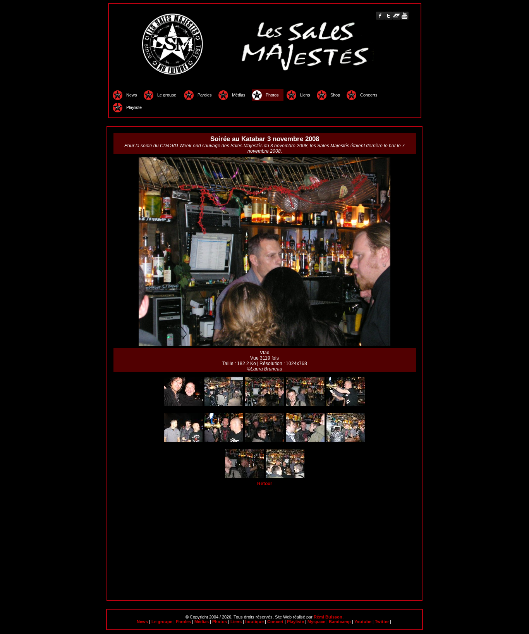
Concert (275, 621)
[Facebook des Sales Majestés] (380, 16)
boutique (254, 621)
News (131, 95)
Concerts (369, 95)
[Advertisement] (265, 540)
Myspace (316, 621)
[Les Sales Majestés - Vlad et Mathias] (345, 404)
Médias (239, 95)
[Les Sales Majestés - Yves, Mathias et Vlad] (285, 476)
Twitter (382, 621)
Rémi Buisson (328, 617)
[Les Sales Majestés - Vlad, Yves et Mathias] (223, 440)
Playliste (134, 107)
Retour (264, 483)
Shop (335, 95)
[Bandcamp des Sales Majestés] (396, 16)
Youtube (362, 621)
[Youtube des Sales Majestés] (404, 16)
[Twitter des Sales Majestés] (388, 16)
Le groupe (167, 95)
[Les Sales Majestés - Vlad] (264, 404)
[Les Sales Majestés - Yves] (264, 440)
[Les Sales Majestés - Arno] (183, 404)
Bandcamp (340, 621)
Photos (273, 95)
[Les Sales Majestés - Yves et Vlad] (345, 440)
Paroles (205, 95)
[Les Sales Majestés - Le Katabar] (223, 404)
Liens (305, 95)
